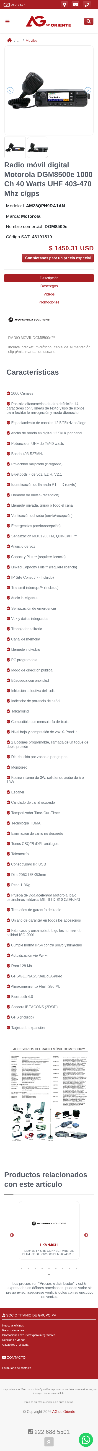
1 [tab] (21, 1268)
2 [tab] (28, 1268)
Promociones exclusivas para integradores (28, 1335)
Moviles (31, 40)
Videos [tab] (49, 294)
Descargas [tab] (49, 286)
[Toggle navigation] (9, 21)
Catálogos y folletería (15, 1344)
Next (86, 1235)
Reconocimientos (13, 1330)
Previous (12, 1235)
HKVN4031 (49, 1245)
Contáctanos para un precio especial (58, 258)
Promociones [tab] (49, 302)
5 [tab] (49, 1268)
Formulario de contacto (16, 1368)
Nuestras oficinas (13, 1325)
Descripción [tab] (49, 278)
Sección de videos (13, 1340)
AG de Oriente (63, 1412)
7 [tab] (62, 1268)
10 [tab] (49, 1274)
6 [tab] (56, 1268)
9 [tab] (76, 1268)
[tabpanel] (49, 1233)
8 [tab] (69, 1268)
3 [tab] (35, 1268)
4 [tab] (42, 1268)
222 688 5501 (51, 1432)
